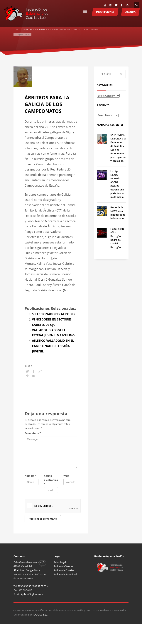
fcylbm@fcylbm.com (32, 594)
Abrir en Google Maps (28, 570)
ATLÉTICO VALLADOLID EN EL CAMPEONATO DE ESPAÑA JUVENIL (53, 346)
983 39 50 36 (24, 586)
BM (35, 78)
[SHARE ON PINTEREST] (27, 376)
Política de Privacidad (65, 574)
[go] (121, 74)
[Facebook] (121, 5)
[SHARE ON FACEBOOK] (34, 371)
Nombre (30, 475)
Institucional (44, 78)
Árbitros (29, 78)
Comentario (33, 433)
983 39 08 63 (39, 586)
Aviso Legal (60, 562)
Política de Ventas (63, 566)
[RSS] (127, 5)
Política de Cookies (64, 570)
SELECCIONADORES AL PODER (53, 314)
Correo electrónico (51, 479)
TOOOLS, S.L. (40, 614)
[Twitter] (116, 5)
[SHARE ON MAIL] (34, 376)
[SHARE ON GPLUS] (40, 371)
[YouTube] (105, 5)
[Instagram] (110, 5)
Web (66, 475)
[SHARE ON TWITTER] (27, 371)
